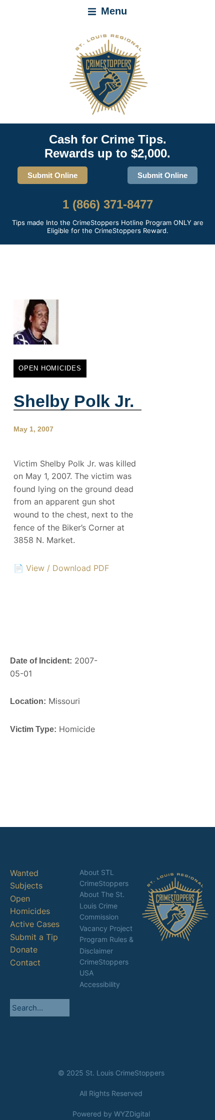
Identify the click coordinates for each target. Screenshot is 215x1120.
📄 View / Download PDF (61, 568)
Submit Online (53, 175)
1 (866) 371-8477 (107, 204)
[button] (107, 11)
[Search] (62, 1007)
